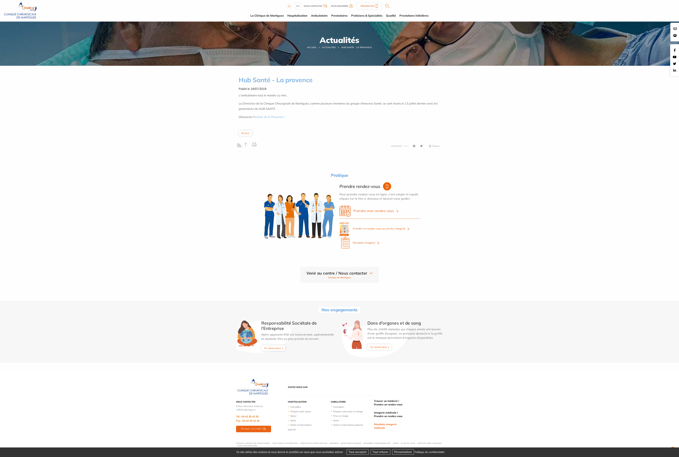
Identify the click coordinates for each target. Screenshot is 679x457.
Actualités (329, 47)
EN (297, 6)
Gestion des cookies (430, 443)
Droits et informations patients (348, 425)
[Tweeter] (421, 146)
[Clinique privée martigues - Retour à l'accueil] (20, 10)
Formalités (295, 407)
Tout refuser (380, 452)
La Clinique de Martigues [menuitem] (267, 15)
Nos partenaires (247, 446)
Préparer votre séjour (300, 411)
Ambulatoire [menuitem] (319, 15)
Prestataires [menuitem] (339, 15)
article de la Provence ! (270, 117)
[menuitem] (301, 406)
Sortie (293, 420)
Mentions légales (351, 443)
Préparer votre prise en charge (348, 411)
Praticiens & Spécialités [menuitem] (366, 15)
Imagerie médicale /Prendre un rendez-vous (388, 414)
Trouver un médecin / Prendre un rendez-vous (388, 402)
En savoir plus (272, 348)
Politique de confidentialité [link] (430, 452)
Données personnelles (377, 443)
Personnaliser (403, 452)
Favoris (435, 146)
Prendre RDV (368, 6)
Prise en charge (341, 416)
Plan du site (408, 443)
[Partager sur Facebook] (414, 146)
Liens (396, 443)
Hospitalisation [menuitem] (297, 15)
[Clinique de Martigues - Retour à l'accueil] (253, 387)
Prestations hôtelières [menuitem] (414, 15)
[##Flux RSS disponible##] (240, 146)
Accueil (312, 47)
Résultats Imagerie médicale (385, 426)
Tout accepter (358, 452)
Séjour (293, 416)
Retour (245, 133)
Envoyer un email (251, 428)
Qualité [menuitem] (391, 15)
